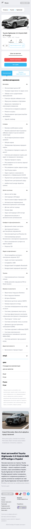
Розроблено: (20, 504)
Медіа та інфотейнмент (9, 251)
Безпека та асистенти (9, 289)
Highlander (19, 10)
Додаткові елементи (9, 346)
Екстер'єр (5, 84)
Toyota (12, 10)
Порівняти (11, 42)
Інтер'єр (5, 124)
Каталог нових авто (6, 502)
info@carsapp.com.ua (22, 499)
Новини (3, 499)
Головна (5, 10)
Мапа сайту (4, 510)
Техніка (5, 273)
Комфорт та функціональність (11, 222)
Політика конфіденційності (9, 514)
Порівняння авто (5, 506)
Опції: (5, 356)
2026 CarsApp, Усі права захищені (15, 524)
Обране (20, 42)
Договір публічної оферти (8, 516)
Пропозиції (4, 504)
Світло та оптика (7, 190)
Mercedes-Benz (7, 440)
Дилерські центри (5, 508)
